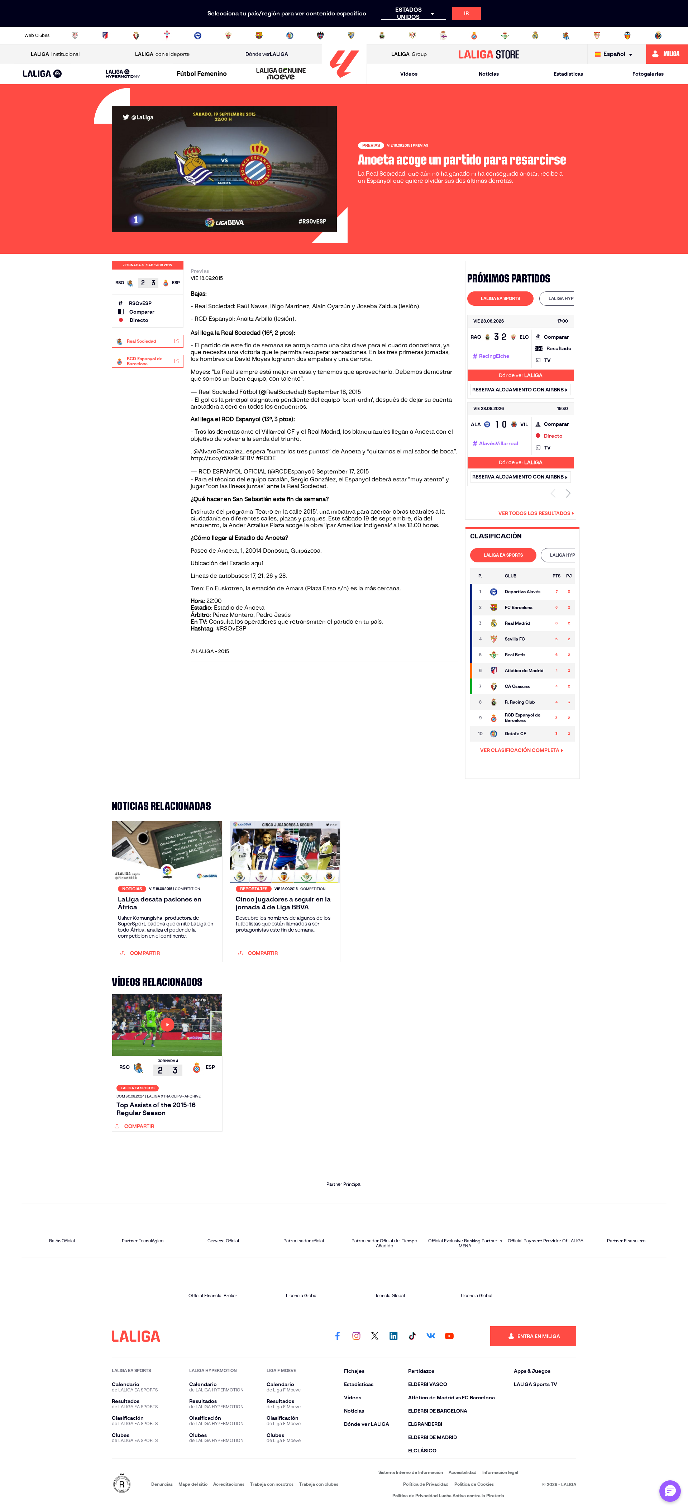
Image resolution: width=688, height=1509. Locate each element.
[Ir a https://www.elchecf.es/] (228, 35)
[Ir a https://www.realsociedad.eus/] (566, 35)
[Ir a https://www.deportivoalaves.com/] (197, 35)
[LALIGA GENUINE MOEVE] (281, 74)
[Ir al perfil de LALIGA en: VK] (430, 1336)
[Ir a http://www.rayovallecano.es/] (412, 35)
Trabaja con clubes (318, 1484)
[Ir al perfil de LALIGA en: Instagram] (356, 1336)
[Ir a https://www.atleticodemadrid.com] (105, 35)
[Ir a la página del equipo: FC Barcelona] (493, 607)
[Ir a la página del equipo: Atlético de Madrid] (493, 670)
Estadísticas (568, 74)
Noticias (489, 74)
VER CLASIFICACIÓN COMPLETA (519, 750)
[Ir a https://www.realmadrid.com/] (535, 35)
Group (409, 54)
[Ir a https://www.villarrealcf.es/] (658, 35)
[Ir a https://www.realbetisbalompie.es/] (505, 35)
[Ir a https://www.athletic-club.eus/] (75, 35)
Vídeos (408, 74)
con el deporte (162, 54)
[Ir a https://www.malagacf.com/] (351, 35)
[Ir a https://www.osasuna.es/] (136, 35)
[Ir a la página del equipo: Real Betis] (493, 654)
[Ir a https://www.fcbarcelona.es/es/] (259, 35)
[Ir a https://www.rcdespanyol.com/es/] (474, 35)
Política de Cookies (474, 1484)
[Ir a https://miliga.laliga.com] (667, 54)
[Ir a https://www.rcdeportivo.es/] (443, 35)
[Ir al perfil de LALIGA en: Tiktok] (412, 1336)
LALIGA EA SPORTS (500, 298)
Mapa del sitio (192, 1484)
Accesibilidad (463, 1472)
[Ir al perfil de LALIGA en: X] (374, 1336)
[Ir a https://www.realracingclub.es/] (382, 35)
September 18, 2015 (334, 392)
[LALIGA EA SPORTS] (42, 74)
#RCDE (266, 458)
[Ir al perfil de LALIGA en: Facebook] (337, 1336)
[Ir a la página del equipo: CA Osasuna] (493, 686)
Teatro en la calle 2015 (285, 512)
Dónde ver (266, 54)
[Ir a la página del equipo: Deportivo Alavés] (493, 591)
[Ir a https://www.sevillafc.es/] (597, 35)
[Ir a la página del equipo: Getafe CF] (493, 733)
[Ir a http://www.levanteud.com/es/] (320, 35)
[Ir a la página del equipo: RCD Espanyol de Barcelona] (493, 718)
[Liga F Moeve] (202, 74)
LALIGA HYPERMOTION (572, 298)
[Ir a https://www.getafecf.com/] (290, 35)
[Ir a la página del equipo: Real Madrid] (493, 623)
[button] (42, 74)
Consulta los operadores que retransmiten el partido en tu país (295, 622)
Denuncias (162, 1484)
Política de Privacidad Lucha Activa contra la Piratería (448, 1495)
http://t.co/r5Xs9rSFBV (222, 458)
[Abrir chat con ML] (670, 1491)
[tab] (500, 298)
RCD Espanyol (214, 319)
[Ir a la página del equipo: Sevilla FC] (493, 639)
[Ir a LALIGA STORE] (489, 54)
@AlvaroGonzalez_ (219, 451)
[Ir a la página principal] (344, 81)
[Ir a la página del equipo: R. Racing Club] (493, 702)
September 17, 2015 (342, 471)
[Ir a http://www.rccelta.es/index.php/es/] (167, 35)
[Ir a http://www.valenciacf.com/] (627, 35)
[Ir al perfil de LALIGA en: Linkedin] (393, 1336)
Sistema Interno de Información (410, 1472)
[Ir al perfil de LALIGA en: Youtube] (449, 1336)
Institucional (55, 54)
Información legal (500, 1472)
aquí (257, 563)
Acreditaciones (228, 1484)
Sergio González (313, 479)
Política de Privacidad (426, 1484)
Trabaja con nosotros (271, 1484)
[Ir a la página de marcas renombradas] (121, 1484)
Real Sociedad (214, 306)
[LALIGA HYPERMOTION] (123, 74)
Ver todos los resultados (534, 513)
